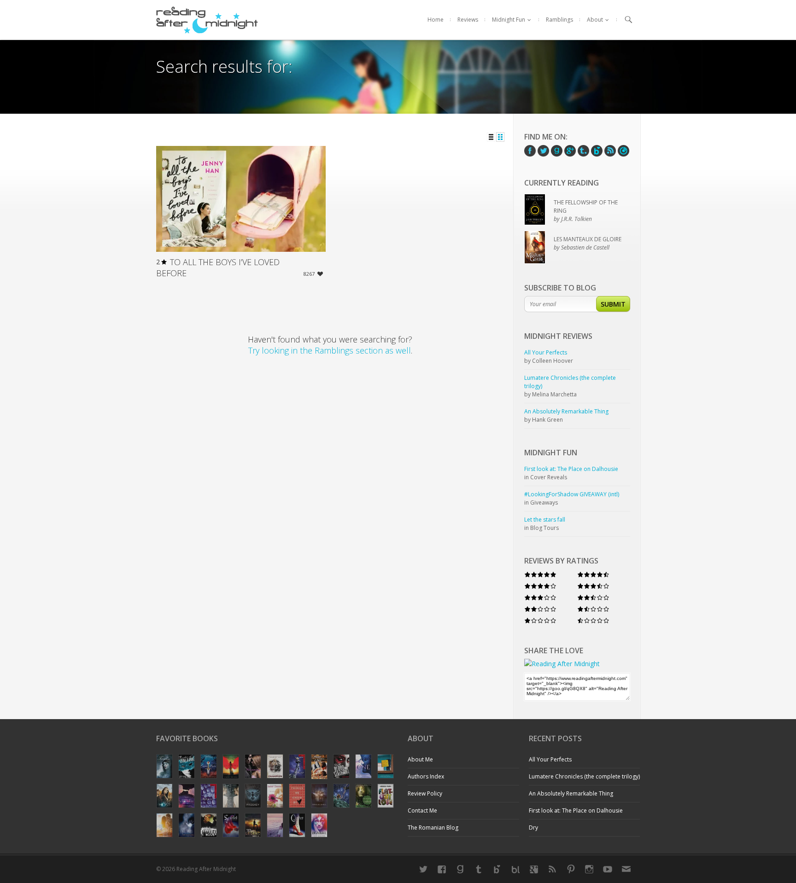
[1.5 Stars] (593, 609)
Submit (613, 304)
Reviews (467, 19)
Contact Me (422, 810)
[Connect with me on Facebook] (442, 869)
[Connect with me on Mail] (626, 869)
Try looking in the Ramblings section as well (329, 350)
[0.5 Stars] (593, 621)
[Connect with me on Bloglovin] (497, 869)
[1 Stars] (540, 621)
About (595, 19)
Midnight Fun (508, 19)
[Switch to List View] (491, 137)
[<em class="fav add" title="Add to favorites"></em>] (320, 275)
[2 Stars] (540, 609)
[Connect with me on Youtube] (607, 869)
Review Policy (425, 793)
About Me (420, 759)
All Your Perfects (550, 759)
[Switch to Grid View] (500, 137)
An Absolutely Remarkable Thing (571, 793)
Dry (533, 827)
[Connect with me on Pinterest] (571, 869)
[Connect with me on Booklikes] (515, 869)
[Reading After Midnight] (207, 20)
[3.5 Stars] (593, 586)
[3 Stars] (540, 598)
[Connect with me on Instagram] (589, 869)
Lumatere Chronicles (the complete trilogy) (584, 776)
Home (435, 19)
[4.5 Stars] (593, 575)
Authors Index (426, 776)
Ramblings (559, 19)
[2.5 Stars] (593, 598)
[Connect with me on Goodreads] (460, 869)
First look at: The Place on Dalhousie (576, 810)
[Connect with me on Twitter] (423, 869)
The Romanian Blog (433, 827)
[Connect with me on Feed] (552, 869)
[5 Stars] (540, 575)
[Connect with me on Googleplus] (534, 869)
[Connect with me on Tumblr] (478, 869)
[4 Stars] (540, 586)
